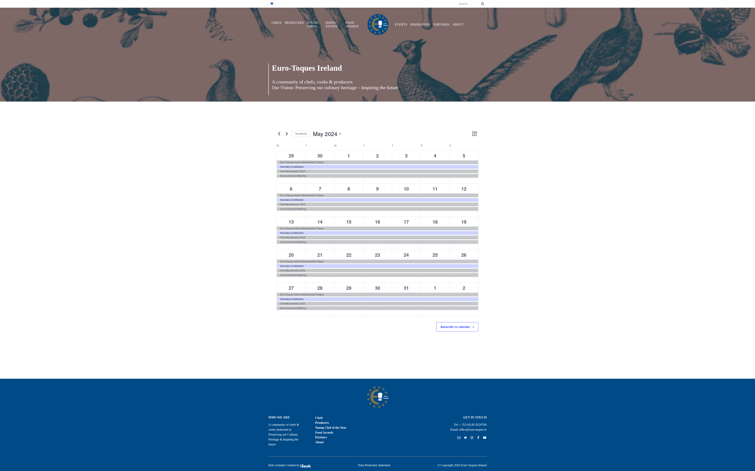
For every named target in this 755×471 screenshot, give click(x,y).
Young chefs (313, 24)
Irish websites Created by (284, 465)
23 (377, 254)
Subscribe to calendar (455, 327)
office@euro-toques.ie (473, 429)
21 (319, 254)
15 (348, 221)
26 (463, 254)
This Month (301, 133)
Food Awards (352, 24)
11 (435, 188)
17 (406, 221)
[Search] (483, 4)
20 (291, 254)
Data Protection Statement (374, 465)
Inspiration (420, 24)
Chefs (277, 22)
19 (463, 221)
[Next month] (286, 133)
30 (319, 155)
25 (435, 254)
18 (435, 221)
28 (319, 287)
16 (377, 221)
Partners (441, 24)
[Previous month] (279, 133)
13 (291, 221)
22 (348, 254)
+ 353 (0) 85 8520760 (473, 424)
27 (291, 287)
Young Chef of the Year (330, 427)
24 (406, 254)
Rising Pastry (332, 24)
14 (319, 221)
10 (406, 188)
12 (463, 188)
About (458, 24)
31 (406, 287)
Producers (294, 22)
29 (291, 155)
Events (401, 24)
